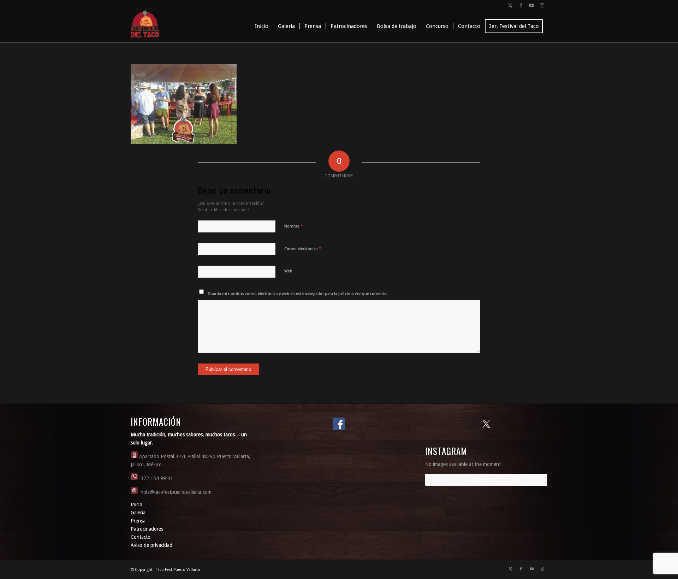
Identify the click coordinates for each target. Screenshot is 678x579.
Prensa (138, 521)
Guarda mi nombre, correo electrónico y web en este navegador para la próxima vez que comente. (297, 293)
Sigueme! (486, 479)
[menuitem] (261, 26)
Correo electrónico (302, 248)
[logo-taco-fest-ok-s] (145, 26)
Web (288, 271)
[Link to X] (510, 5)
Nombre (293, 226)
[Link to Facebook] (521, 5)
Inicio (136, 504)
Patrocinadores (147, 529)
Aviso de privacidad (151, 545)
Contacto (140, 537)
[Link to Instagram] (542, 5)
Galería (138, 512)
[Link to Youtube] (531, 5)
